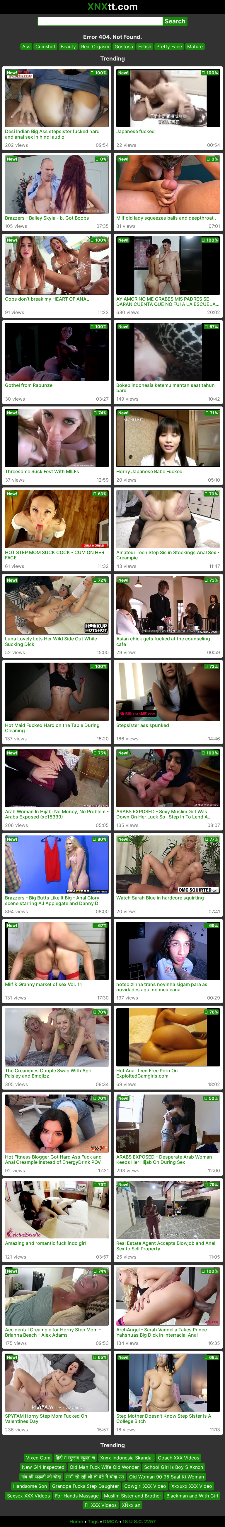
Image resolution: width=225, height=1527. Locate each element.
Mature (195, 46)
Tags (93, 1521)
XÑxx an (131, 1505)
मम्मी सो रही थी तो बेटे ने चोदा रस (95, 1477)
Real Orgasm (95, 46)
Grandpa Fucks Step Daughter (85, 1486)
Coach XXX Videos (178, 1458)
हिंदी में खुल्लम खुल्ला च (75, 1458)
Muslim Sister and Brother (132, 1496)
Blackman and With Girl (192, 1496)
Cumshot (45, 46)
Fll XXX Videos (101, 1505)
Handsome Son (30, 1486)
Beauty (68, 46)
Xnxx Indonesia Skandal (126, 1458)
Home (76, 1521)
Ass (26, 46)
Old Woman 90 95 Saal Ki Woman (166, 1477)
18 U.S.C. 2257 (139, 1521)
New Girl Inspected (43, 1467)
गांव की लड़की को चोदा (41, 1477)
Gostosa (124, 46)
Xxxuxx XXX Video (191, 1486)
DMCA (110, 1521)
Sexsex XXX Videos (28, 1496)
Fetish (144, 46)
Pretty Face (169, 46)
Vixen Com (38, 1458)
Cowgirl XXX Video (145, 1486)
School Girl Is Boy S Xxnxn (173, 1467)
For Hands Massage (77, 1496)
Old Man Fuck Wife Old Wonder (104, 1467)
